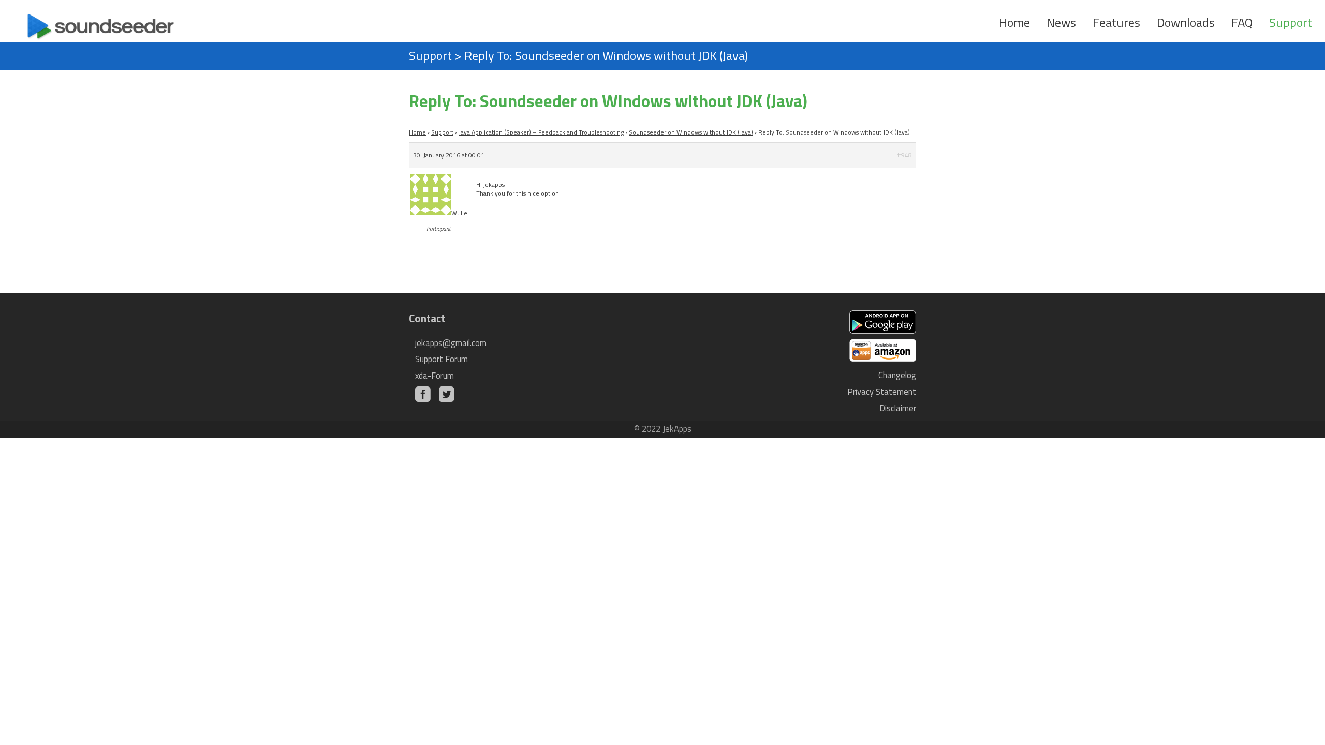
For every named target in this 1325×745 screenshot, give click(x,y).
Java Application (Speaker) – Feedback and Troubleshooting (541, 132)
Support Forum (441, 358)
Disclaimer (897, 407)
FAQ (1242, 22)
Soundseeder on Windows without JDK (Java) (691, 132)
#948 (904, 155)
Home (1014, 22)
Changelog (897, 374)
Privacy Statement (881, 391)
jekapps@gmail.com (451, 342)
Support (1290, 22)
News (1061, 22)
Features (1116, 22)
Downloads (1186, 22)
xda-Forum (434, 375)
